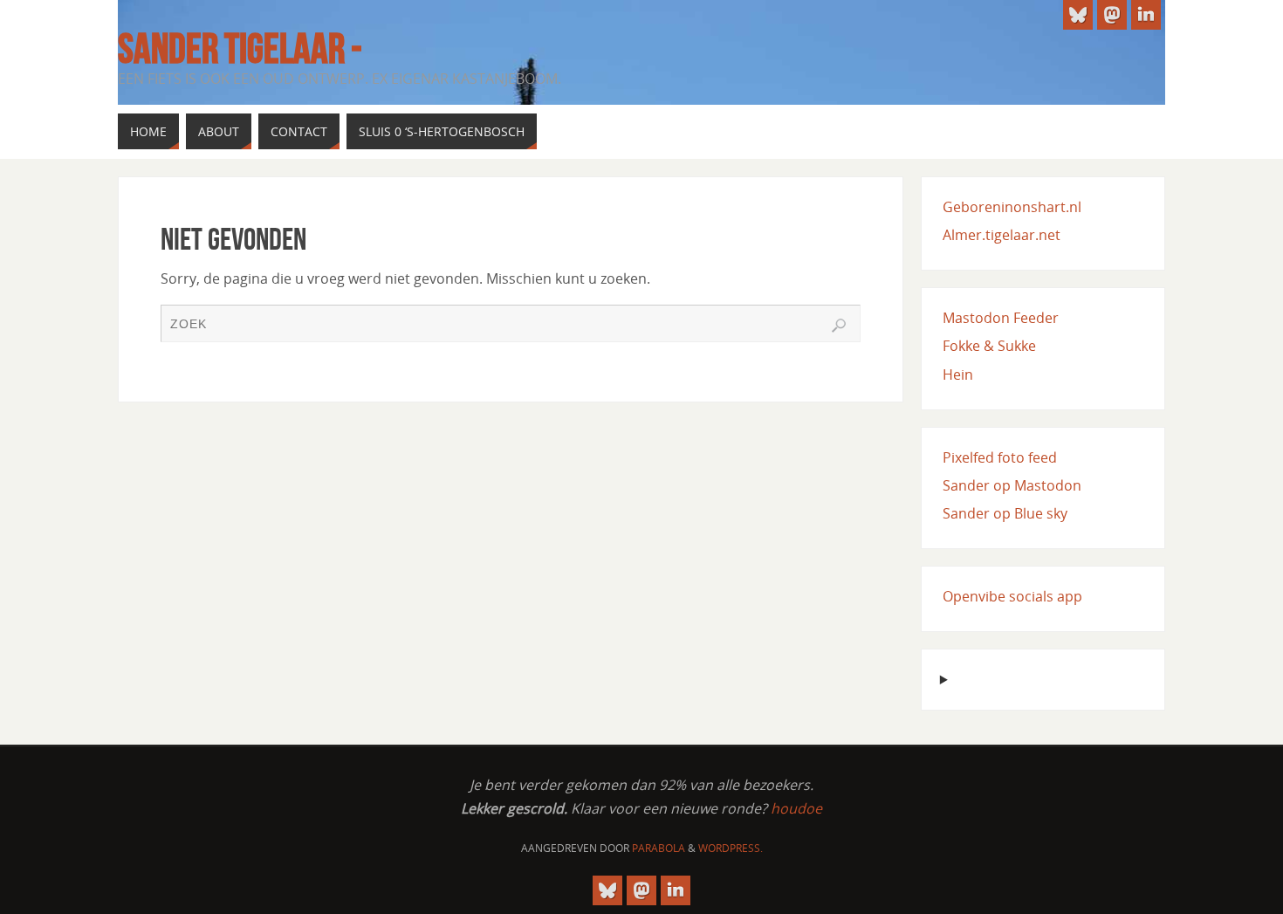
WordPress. (730, 848)
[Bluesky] (1078, 15)
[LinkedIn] (1146, 15)
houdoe (796, 808)
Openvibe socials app (1012, 596)
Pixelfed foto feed (1000, 457)
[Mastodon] (1112, 15)
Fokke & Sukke (989, 345)
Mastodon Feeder (1001, 317)
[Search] (838, 325)
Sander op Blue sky (1005, 513)
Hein (958, 374)
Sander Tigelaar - (240, 49)
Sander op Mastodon (1012, 485)
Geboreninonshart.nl (1012, 206)
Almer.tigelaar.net (1001, 234)
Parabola (658, 848)
